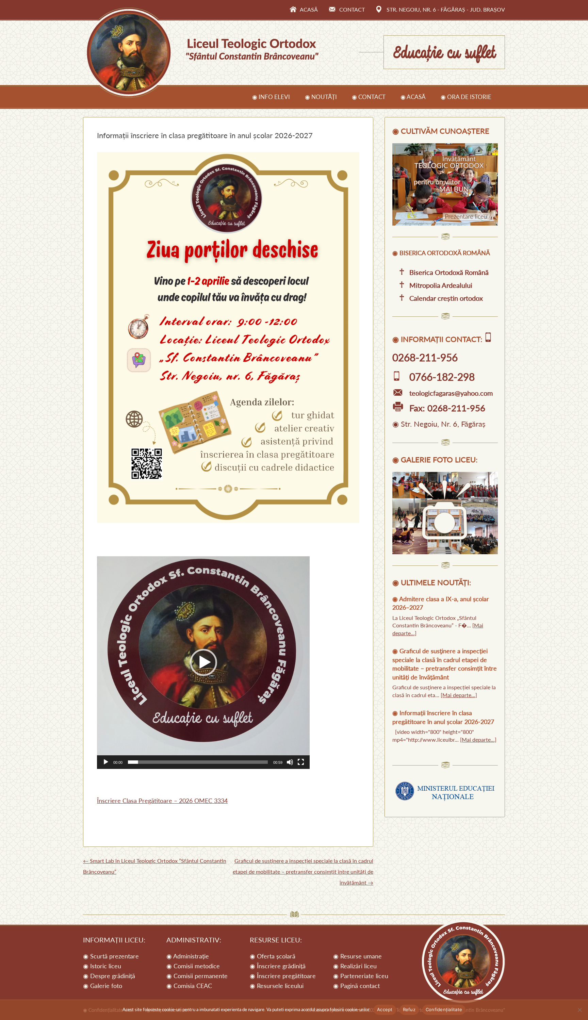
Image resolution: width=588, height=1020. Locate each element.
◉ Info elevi (271, 96)
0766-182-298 (442, 377)
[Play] (105, 762)
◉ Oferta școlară (272, 956)
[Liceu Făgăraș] (445, 223)
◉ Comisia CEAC (189, 985)
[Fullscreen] (300, 762)
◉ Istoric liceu (102, 966)
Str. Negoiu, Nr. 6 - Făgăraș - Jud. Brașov (446, 9)
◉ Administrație (187, 956)
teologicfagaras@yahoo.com (451, 393)
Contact (352, 9)
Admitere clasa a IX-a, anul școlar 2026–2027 (440, 603)
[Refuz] (579, 1009)
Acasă (308, 9)
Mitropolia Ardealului (440, 285)
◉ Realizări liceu (355, 966)
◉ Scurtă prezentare (111, 956)
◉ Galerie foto (102, 985)
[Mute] (290, 762)
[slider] (198, 762)
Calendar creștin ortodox (446, 298)
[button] (203, 662)
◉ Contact (369, 96)
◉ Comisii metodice (193, 966)
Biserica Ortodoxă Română (449, 272)
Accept (385, 1009)
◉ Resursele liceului (277, 985)
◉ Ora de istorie (466, 96)
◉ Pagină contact (356, 985)
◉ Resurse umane (357, 956)
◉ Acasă (413, 96)
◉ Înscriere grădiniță (278, 966)
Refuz (409, 1009)
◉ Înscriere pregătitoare (283, 976)
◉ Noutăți (321, 96)
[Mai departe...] (459, 695)
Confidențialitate (444, 1009)
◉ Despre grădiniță (109, 976)
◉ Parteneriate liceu (360, 976)
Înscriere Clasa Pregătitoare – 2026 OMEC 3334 (162, 800)
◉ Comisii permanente (197, 976)
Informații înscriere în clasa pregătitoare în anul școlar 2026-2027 (443, 717)
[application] (203, 662)
